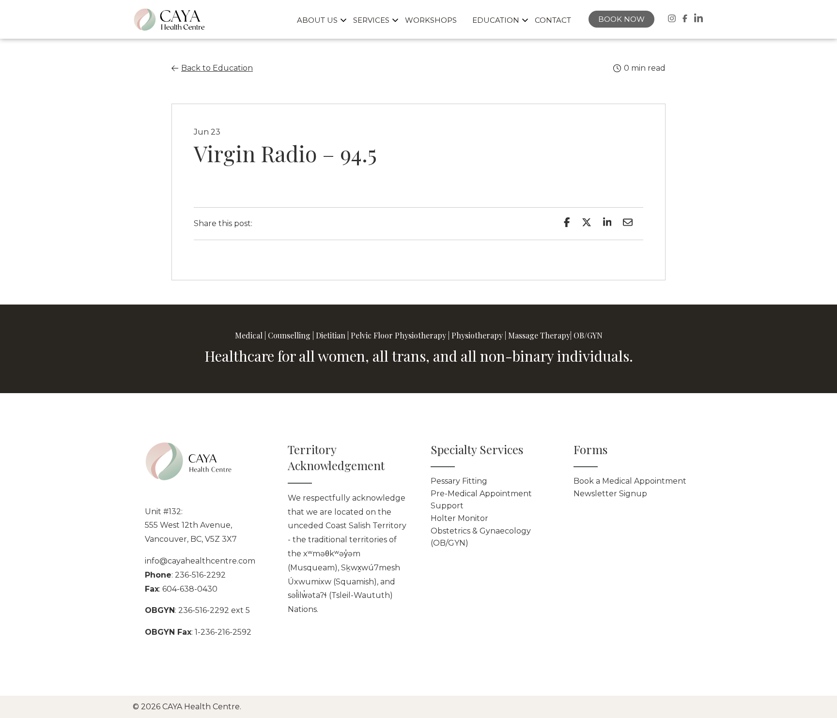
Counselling (289, 335)
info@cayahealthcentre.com (200, 560)
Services (371, 20)
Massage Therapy (539, 335)
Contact (553, 20)
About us (317, 20)
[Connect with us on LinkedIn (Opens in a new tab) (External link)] (698, 18)
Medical (249, 335)
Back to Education (217, 68)
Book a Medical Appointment (630, 481)
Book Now (621, 19)
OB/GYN (588, 335)
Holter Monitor (459, 518)
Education (495, 20)
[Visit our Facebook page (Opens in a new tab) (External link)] (685, 18)
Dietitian (330, 335)
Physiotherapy (477, 335)
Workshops (431, 20)
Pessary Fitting (459, 481)
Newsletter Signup (610, 493)
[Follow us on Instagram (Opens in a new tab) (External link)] (671, 18)
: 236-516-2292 (185, 575)
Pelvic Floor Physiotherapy (398, 335)
